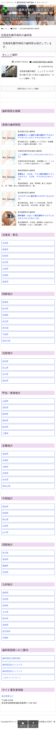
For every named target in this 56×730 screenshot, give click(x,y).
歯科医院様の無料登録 (25, 2)
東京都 (5, 328)
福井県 (5, 380)
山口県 (5, 532)
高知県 (5, 572)
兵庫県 (5, 473)
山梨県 (5, 401)
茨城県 (5, 315)
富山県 (5, 367)
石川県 (5, 374)
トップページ (8, 2)
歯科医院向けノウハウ (12, 671)
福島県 (5, 281)
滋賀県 (5, 454)
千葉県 (5, 334)
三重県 (5, 433)
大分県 (5, 612)
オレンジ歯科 (10, 54)
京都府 (5, 460)
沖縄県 (5, 637)
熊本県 (5, 618)
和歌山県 (6, 486)
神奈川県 (6, 341)
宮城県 (5, 275)
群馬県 (5, 302)
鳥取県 (5, 506)
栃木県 (5, 308)
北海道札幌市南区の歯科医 (42, 62)
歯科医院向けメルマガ (12, 664)
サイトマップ (42, 2)
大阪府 (5, 466)
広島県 (5, 526)
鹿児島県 (6, 631)
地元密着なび (7, 696)
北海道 (14, 28)
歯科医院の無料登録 (11, 658)
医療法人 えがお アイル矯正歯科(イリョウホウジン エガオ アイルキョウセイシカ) (36, 176)
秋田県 (5, 256)
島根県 (5, 513)
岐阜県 (5, 427)
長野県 (5, 407)
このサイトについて (11, 677)
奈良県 (5, 479)
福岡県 (5, 592)
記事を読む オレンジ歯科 (28, 89)
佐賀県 (5, 599)
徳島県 (5, 559)
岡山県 (5, 519)
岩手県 (5, 262)
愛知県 (5, 420)
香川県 (5, 553)
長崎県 (5, 605)
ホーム (5, 28)
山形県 (5, 268)
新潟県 (5, 361)
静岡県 (5, 414)
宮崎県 (5, 625)
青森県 (5, 249)
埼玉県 (5, 321)
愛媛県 (5, 565)
